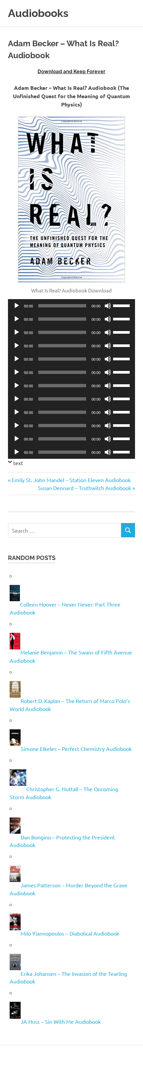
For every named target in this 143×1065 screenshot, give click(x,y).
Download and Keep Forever (71, 71)
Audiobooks (38, 13)
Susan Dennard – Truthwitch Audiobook (84, 487)
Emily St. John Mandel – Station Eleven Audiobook (71, 479)
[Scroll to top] (131, 1053)
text (18, 462)
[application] (71, 305)
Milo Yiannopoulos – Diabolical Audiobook (70, 933)
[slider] (122, 305)
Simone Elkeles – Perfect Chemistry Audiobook (76, 748)
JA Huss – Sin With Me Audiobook (61, 1021)
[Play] (16, 305)
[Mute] (107, 305)
